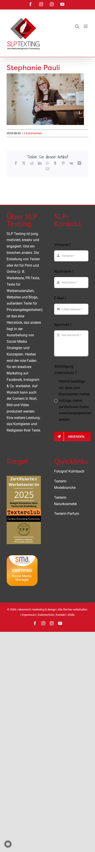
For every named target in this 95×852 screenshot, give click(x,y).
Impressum (29, 614)
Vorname (62, 245)
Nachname (64, 271)
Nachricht (63, 325)
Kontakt (61, 614)
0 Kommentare (33, 133)
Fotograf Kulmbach (69, 471)
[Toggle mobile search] (77, 26)
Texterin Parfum (66, 514)
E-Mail (60, 298)
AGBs (71, 614)
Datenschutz (46, 614)
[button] (8, 844)
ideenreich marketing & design (37, 609)
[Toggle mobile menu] (86, 26)
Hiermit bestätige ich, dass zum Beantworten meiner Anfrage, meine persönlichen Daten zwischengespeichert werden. (75, 400)
